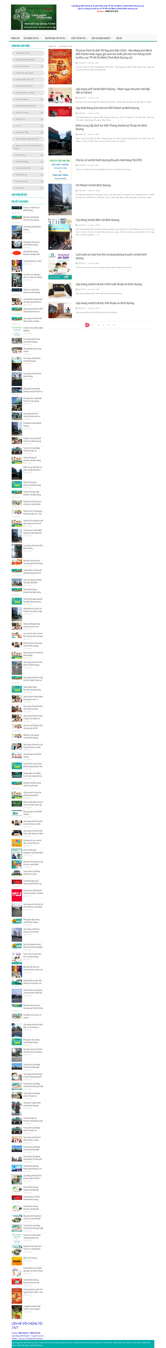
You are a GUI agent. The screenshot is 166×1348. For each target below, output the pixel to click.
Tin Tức (19, 126)
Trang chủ (15, 38)
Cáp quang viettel (31, 38)
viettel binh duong (65, 46)
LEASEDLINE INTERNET (25, 60)
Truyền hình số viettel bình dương (51, 1343)
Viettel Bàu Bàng (22, 162)
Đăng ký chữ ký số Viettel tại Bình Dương (28, 147)
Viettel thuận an (96, 1343)
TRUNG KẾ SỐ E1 (23, 53)
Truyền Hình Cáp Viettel (55, 38)
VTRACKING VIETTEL (24, 86)
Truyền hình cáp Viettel (24, 73)
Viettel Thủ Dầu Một (23, 168)
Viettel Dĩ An (20, 119)
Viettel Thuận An (22, 99)
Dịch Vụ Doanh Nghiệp (101, 38)
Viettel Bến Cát (21, 175)
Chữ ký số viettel (78, 38)
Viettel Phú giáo (21, 181)
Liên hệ (119, 38)
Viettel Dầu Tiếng (22, 132)
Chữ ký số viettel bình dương (78, 1343)
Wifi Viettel (20, 188)
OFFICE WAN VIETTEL (25, 80)
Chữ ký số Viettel (22, 66)
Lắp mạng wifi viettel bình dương (24, 1343)
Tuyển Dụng (20, 155)
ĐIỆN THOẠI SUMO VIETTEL (27, 139)
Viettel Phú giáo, (23, 1345)
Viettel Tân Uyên (22, 113)
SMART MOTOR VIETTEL (26, 106)
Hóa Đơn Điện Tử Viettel (25, 93)
